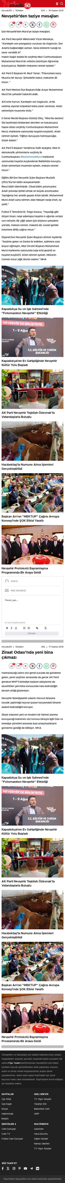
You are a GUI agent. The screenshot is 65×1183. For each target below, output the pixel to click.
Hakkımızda (7, 1114)
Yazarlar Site (40, 1104)
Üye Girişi (6, 1099)
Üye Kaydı (7, 1104)
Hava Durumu (41, 1134)
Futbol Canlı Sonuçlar (12, 1139)
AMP (36, 1114)
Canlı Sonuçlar (9, 1129)
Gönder (32, 633)
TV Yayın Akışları (42, 1099)
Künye (5, 1109)
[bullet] (29, 628)
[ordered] (24, 628)
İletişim (5, 1119)
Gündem (19, 11)
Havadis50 (7, 11)
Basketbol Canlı (42, 1109)
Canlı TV (6, 1134)
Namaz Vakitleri (42, 1144)
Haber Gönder (41, 1139)
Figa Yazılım (14, 1063)
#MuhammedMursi (31, 157)
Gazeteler (39, 1129)
